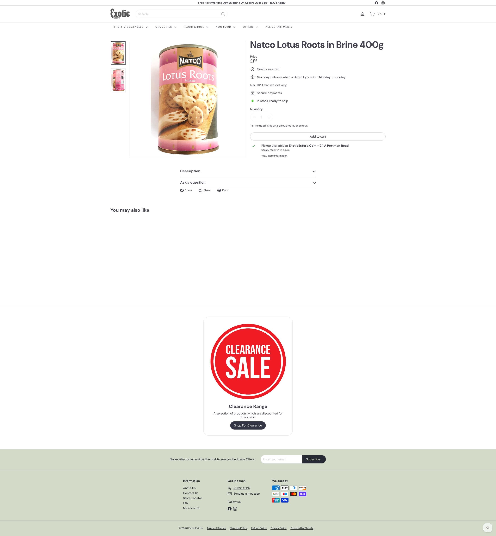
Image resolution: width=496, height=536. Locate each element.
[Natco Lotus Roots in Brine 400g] (131, 250)
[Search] (223, 14)
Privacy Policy (278, 528)
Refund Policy (259, 528)
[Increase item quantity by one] (269, 117)
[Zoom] (187, 99)
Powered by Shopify (301, 528)
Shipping (272, 126)
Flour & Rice (194, 26)
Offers (249, 26)
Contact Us (191, 493)
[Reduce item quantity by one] (254, 117)
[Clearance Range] (248, 361)
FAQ (186, 503)
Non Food (224, 26)
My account (191, 508)
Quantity (256, 109)
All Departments (279, 26)
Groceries (164, 26)
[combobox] (182, 14)
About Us (189, 488)
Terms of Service (216, 528)
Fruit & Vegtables (129, 26)
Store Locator (192, 498)
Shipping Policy (238, 528)
